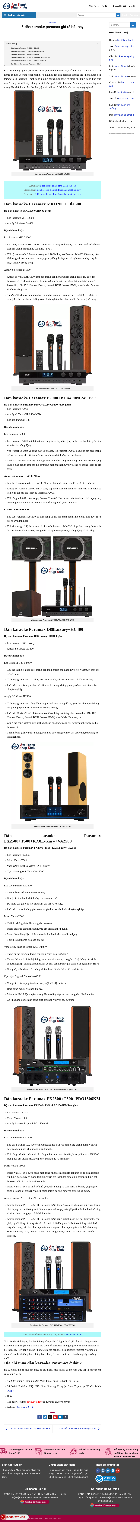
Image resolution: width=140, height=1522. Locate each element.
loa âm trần (122, 92)
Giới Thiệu (94, 6)
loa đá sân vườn (126, 99)
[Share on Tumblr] (65, 1417)
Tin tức (52, 23)
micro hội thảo (121, 76)
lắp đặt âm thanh (125, 40)
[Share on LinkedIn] (60, 1417)
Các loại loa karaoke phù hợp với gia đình (29, 1429)
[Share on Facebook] (39, 1417)
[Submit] (118, 15)
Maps (11, 1390)
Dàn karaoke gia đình (123, 46)
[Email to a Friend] (50, 1417)
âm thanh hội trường (124, 115)
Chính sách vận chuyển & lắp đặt (71, 1473)
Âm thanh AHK (24, 1407)
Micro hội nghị (23, 1470)
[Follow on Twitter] (107, 1470)
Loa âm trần (9, 1470)
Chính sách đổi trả (57, 1477)
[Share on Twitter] (45, 1417)
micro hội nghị (121, 66)
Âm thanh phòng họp (18, 1473)
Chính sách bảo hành (78, 1477)
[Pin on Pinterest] (55, 1417)
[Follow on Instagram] (102, 1470)
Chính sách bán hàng (60, 1470)
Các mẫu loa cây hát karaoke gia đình (78, 1429)
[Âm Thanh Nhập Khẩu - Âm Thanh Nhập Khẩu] (15, 6)
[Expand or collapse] (97, 43)
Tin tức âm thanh (74, 1334)
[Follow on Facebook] (98, 1470)
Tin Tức (105, 6)
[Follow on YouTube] (117, 1470)
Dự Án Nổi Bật (119, 6)
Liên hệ (132, 6)
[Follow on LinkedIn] (112, 1470)
